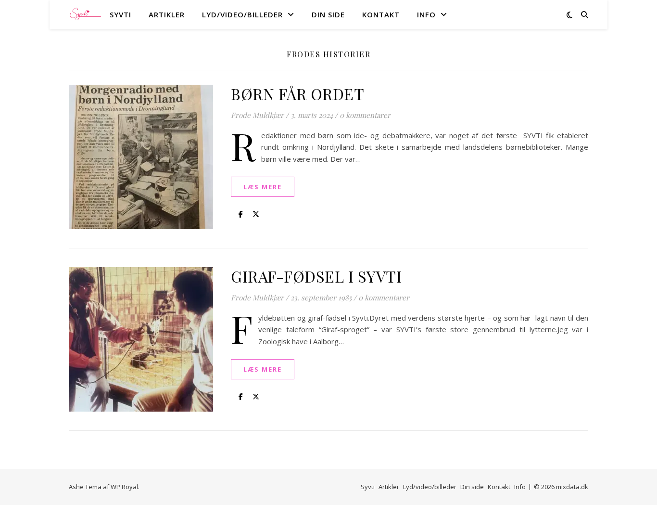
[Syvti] (85, 14)
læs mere (262, 186)
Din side (328, 14)
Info (426, 14)
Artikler (167, 14)
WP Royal (124, 486)
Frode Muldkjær (257, 115)
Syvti (120, 14)
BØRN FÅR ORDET (297, 93)
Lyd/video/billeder (242, 14)
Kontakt (381, 14)
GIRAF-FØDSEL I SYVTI (316, 276)
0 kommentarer (365, 115)
